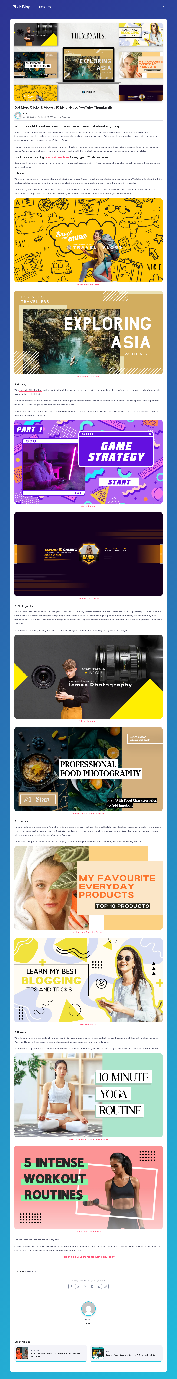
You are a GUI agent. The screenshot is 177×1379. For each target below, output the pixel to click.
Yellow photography (88, 721)
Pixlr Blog (22, 6)
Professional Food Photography (88, 813)
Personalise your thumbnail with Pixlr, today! (88, 1256)
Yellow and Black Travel (88, 284)
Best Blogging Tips (88, 1024)
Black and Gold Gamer (88, 598)
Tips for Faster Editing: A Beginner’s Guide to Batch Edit (131, 1355)
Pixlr (25, 113)
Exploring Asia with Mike (88, 376)
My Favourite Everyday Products (88, 932)
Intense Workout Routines (88, 1231)
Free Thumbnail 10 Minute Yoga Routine (88, 1139)
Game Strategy (88, 506)
